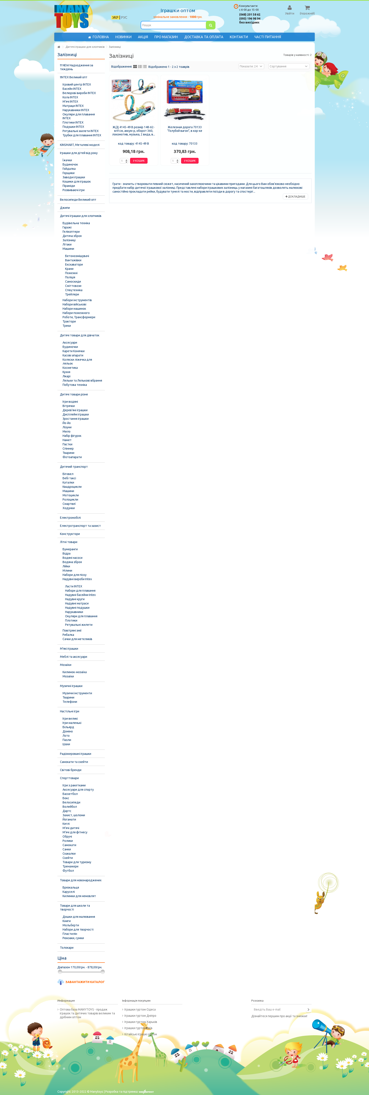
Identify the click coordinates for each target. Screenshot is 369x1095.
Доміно (68, 731)
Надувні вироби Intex (77, 579)
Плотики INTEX (73, 122)
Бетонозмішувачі (77, 256)
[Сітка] (135, 66)
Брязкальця (71, 887)
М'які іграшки (69, 648)
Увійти (289, 13)
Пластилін (70, 933)
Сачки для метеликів (77, 639)
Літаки (67, 244)
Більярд (68, 727)
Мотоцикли (71, 495)
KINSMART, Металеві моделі (80, 145)
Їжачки (67, 160)
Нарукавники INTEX (76, 110)
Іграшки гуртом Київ (138, 1028)
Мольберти (71, 925)
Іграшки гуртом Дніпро (140, 1015)
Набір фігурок (72, 435)
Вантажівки (73, 260)
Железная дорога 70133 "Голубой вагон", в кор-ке (184, 128)
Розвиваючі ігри (74, 190)
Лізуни (67, 427)
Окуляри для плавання (81, 616)
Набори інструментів (77, 300)
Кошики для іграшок (77, 181)
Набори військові (74, 304)
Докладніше (296, 196)
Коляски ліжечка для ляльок (77, 361)
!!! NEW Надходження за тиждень (76, 67)
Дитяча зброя (72, 236)
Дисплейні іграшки (76, 414)
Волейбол (70, 806)
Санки (67, 849)
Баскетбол (70, 794)
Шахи (66, 744)
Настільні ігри (69, 711)
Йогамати (69, 819)
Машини (68, 248)
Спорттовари (69, 778)
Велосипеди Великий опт (78, 199)
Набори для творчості (78, 929)
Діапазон (63, 967)
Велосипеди (71, 802)
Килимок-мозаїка (75, 672)
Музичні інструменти (77, 693)
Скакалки (69, 853)
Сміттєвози (73, 286)
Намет (67, 440)
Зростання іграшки (76, 418)
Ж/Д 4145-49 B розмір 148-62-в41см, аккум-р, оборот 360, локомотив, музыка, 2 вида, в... (133, 130)
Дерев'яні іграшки (75, 410)
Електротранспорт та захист (80, 525)
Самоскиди (73, 281)
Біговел (68, 474)
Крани (69, 268)
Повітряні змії (72, 630)
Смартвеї (69, 503)
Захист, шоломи (74, 815)
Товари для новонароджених (80, 880)
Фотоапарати (72, 457)
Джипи (65, 207)
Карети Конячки (74, 351)
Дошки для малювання (79, 916)
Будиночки (70, 347)
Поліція (70, 277)
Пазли (67, 740)
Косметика (70, 367)
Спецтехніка (73, 290)
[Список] (140, 66)
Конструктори (70, 534)
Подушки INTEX (73, 126)
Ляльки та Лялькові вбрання (82, 380)
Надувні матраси (77, 603)
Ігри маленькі (72, 723)
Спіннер (68, 448)
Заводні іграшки (74, 177)
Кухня (66, 372)
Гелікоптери (71, 231)
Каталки (68, 482)
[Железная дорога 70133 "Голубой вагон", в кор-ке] (185, 100)
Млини (67, 570)
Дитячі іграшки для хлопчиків (80, 216)
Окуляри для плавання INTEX (79, 116)
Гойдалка (69, 168)
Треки (67, 325)
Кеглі (66, 823)
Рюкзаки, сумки (73, 938)
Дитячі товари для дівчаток (79, 335)
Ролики (68, 840)
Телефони (70, 701)
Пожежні (71, 273)
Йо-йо (67, 423)
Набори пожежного (76, 313)
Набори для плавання (80, 590)
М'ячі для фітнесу (75, 832)
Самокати (69, 845)
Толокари (66, 947)
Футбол (68, 870)
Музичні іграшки (71, 686)
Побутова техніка (75, 384)
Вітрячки (69, 406)
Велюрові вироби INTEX (79, 93)
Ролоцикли (70, 499)
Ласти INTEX (73, 586)
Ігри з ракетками (74, 785)
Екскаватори (74, 264)
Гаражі (67, 227)
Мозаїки (65, 665)
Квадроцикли (72, 486)
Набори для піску (74, 575)
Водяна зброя (72, 562)
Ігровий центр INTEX (77, 84)
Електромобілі (70, 517)
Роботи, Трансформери (79, 317)
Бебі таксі (69, 478)
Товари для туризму (77, 862)
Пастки (67, 444)
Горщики (69, 173)
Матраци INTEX (73, 105)
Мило (66, 431)
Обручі (67, 836)
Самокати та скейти (74, 762)
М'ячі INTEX (70, 101)
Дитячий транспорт (74, 466)
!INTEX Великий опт (73, 77)
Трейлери (72, 294)
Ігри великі (70, 718)
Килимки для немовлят (79, 896)
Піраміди (69, 185)
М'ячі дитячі (71, 828)
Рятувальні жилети (78, 624)
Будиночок (70, 164)
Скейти (68, 858)
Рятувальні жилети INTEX (81, 131)
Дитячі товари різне (74, 394)
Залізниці (69, 240)
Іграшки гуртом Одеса (140, 1009)
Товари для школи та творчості (75, 907)
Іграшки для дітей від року (79, 153)
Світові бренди (70, 770)
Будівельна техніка (76, 223)
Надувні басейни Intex (80, 595)
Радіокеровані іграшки (75, 753)
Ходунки (69, 508)
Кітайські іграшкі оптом (140, 1034)
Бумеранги (70, 549)
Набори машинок (74, 308)
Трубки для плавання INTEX (82, 135)
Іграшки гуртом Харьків (140, 1022)
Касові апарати (73, 355)
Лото (66, 735)
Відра (66, 553)
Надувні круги (75, 599)
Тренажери (70, 866)
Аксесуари (70, 342)
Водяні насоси (72, 557)
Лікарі (66, 376)
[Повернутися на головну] (58, 47)
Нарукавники (74, 612)
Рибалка (68, 634)
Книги (67, 921)
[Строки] (145, 66)
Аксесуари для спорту (78, 789)
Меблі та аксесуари (73, 656)
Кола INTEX (70, 97)
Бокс (66, 798)
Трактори (69, 321)
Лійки (66, 566)
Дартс (67, 811)
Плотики (71, 620)
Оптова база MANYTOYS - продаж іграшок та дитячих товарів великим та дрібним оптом (87, 1013)
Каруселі (69, 891)
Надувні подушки (77, 607)
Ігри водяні (70, 401)
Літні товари (68, 542)
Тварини (68, 453)
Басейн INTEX (72, 88)
